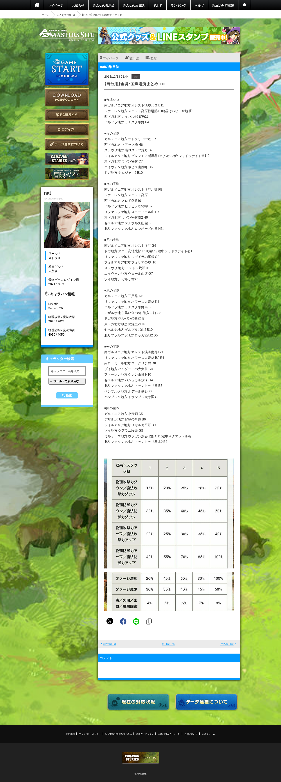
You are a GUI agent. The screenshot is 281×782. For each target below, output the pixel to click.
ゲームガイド (67, 174)
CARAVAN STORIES (140, 758)
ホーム (46, 15)
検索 (69, 395)
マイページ (55, 5)
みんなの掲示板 (103, 5)
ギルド (157, 5)
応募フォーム (208, 733)
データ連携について (67, 144)
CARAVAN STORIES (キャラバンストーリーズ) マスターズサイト (66, 35)
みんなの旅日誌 (133, 5)
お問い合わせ (191, 733)
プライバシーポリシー (90, 733)
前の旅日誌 (109, 644)
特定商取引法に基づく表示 (118, 733)
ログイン (67, 129)
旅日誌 (134, 58)
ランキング (178, 5)
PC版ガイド (67, 115)
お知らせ (78, 5)
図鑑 (153, 58)
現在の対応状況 (223, 5)
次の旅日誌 (227, 644)
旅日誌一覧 (168, 644)
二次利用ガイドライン (169, 733)
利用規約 (70, 733)
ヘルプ (199, 5)
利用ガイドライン (145, 733)
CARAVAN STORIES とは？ (67, 159)
